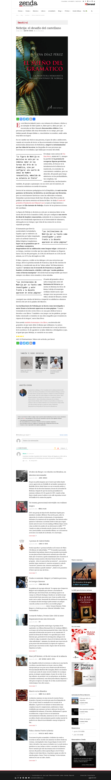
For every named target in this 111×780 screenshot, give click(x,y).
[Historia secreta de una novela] (42, 363)
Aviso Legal (45, 775)
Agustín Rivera (28, 31)
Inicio (17, 15)
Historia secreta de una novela (41, 371)
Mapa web (71, 775)
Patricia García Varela (46, 733)
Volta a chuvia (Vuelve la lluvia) (41, 731)
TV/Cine (67, 11)
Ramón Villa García (44, 694)
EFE (40, 622)
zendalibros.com (43, 584)
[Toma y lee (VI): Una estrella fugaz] (27, 363)
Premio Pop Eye (91, 775)
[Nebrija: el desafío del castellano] (42, 76)
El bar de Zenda (84, 702)
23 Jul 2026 (82, 723)
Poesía (27, 11)
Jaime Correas (43, 478)
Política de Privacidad (54, 775)
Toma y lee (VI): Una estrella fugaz (26, 371)
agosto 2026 (77, 731)
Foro (84, 11)
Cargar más (42, 766)
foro (24, 418)
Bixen (24, 453)
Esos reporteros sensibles (87, 709)
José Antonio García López (47, 659)
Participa (66, 775)
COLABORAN (64, 1)
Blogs (59, 11)
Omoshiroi (27, 15)
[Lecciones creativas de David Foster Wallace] (56, 363)
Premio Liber (83, 775)
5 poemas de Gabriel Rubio (39, 541)
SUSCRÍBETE (71, 1)
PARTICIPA (78, 1)
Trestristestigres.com (37, 775)
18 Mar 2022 (19, 31)
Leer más (32, 536)
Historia (35, 11)
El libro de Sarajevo (85, 719)
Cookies (61, 775)
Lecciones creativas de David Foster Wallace (55, 372)
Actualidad (51, 11)
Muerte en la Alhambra (38, 691)
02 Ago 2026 (82, 704)
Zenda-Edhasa (77, 11)
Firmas (20, 11)
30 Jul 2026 (82, 713)
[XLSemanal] (90, 4)
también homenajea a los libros (36, 322)
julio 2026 (77, 735)
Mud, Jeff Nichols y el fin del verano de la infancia (48, 656)
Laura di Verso (43, 544)
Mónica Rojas (42, 509)
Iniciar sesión (63, 435)
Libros (43, 11)
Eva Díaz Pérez (40, 31)
